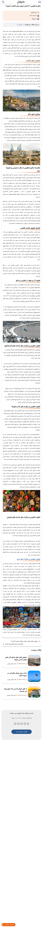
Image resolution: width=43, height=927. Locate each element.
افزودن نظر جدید (21, 731)
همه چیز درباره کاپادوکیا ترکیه (14, 644)
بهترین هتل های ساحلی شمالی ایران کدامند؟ (24, 641)
